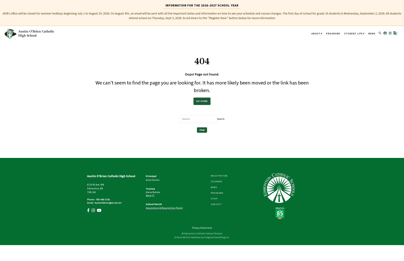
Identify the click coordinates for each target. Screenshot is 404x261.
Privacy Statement (202, 228)
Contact (216, 204)
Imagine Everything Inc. (216, 237)
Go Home (202, 101)
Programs (333, 33)
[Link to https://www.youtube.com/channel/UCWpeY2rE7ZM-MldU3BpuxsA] (99, 210)
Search (220, 119)
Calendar (216, 181)
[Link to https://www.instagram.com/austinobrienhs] (93, 210)
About (316, 33)
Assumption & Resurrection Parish (164, 208)
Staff (214, 198)
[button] (380, 34)
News (372, 33)
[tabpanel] (202, 15)
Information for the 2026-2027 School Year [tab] (202, 5)
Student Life (353, 33)
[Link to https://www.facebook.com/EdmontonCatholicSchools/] (88, 210)
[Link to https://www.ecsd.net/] (279, 218)
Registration (219, 175)
